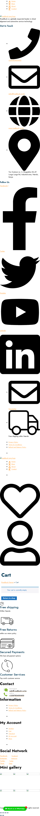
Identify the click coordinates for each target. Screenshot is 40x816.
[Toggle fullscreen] (3, 812)
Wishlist (11, 728)
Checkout (12, 733)
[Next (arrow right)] (3, 815)
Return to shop (9, 598)
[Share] (5, 812)
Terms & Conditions (15, 445)
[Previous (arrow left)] (1, 815)
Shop (13, 4)
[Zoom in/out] (1, 812)
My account (12, 736)
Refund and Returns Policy (17, 447)
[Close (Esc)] (7, 812)
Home (13, 1)
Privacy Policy (13, 442)
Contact (14, 9)
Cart (10, 731)
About (13, 6)
